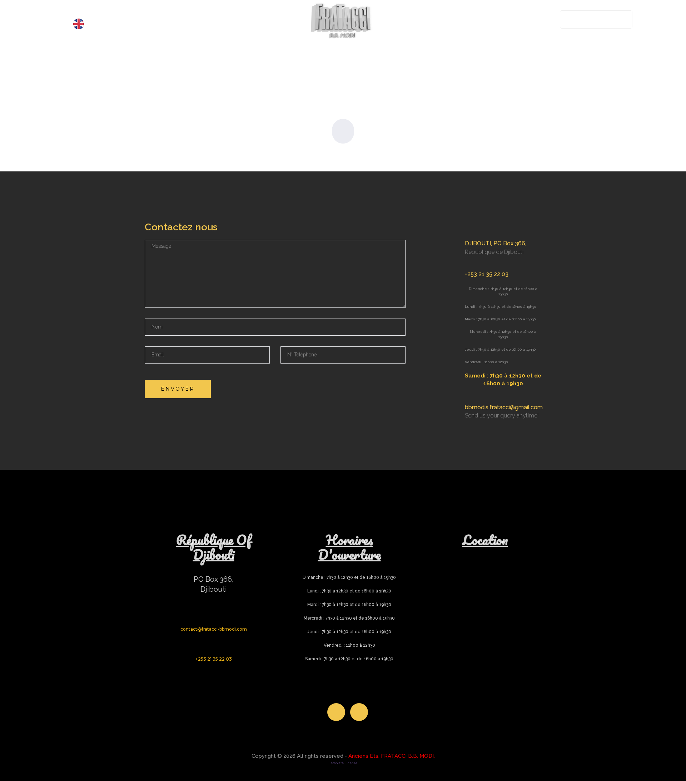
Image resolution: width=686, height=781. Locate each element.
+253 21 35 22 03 (599, 19)
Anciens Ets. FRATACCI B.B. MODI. (391, 756)
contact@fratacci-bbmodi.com (213, 629)
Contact (246, 10)
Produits (125, 10)
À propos (172, 10)
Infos (210, 10)
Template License (343, 763)
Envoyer (178, 389)
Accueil (83, 10)
